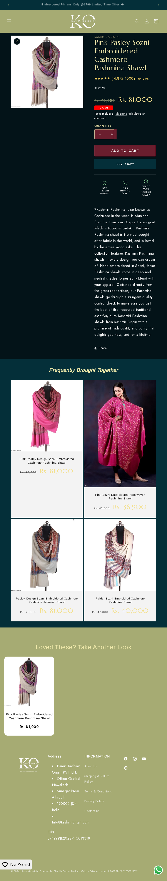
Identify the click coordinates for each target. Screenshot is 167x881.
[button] (9, 21)
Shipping (121, 114)
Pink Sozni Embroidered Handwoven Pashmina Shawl (120, 496)
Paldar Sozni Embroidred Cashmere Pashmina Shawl (120, 600)
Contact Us (91, 811)
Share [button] (103, 348)
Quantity (103, 126)
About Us (90, 766)
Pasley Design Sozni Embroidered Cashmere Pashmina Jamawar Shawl (47, 600)
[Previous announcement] (8, 5)
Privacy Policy (94, 801)
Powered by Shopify (51, 871)
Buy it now (125, 163)
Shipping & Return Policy (96, 779)
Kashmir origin (30, 871)
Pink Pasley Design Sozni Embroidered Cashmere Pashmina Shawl (47, 460)
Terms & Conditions (98, 791)
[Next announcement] (158, 5)
